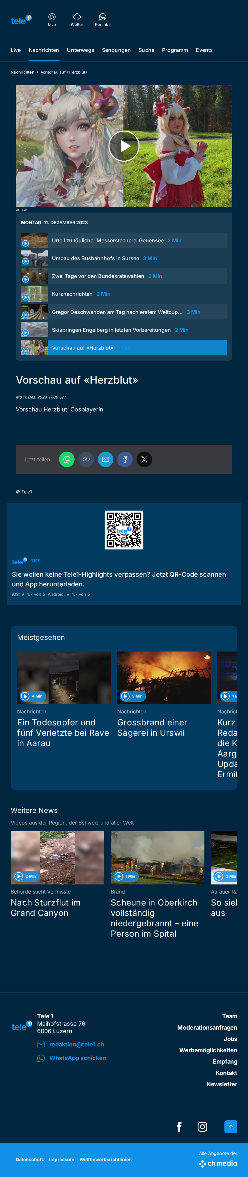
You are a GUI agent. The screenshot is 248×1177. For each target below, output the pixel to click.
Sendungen (116, 50)
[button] (86, 459)
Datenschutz (30, 1159)
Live (16, 50)
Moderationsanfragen (207, 1027)
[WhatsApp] (67, 459)
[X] (144, 459)
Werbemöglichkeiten (208, 1050)
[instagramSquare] (202, 1126)
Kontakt (226, 1072)
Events (204, 50)
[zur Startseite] (21, 19)
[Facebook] (125, 459)
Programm (175, 50)
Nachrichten (44, 50)
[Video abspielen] (124, 146)
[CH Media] (218, 1162)
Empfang (225, 1061)
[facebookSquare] (179, 1126)
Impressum (61, 1159)
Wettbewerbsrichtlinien (105, 1159)
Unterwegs (80, 50)
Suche (146, 50)
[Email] (105, 459)
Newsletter (221, 1084)
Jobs (230, 1038)
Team (229, 1016)
